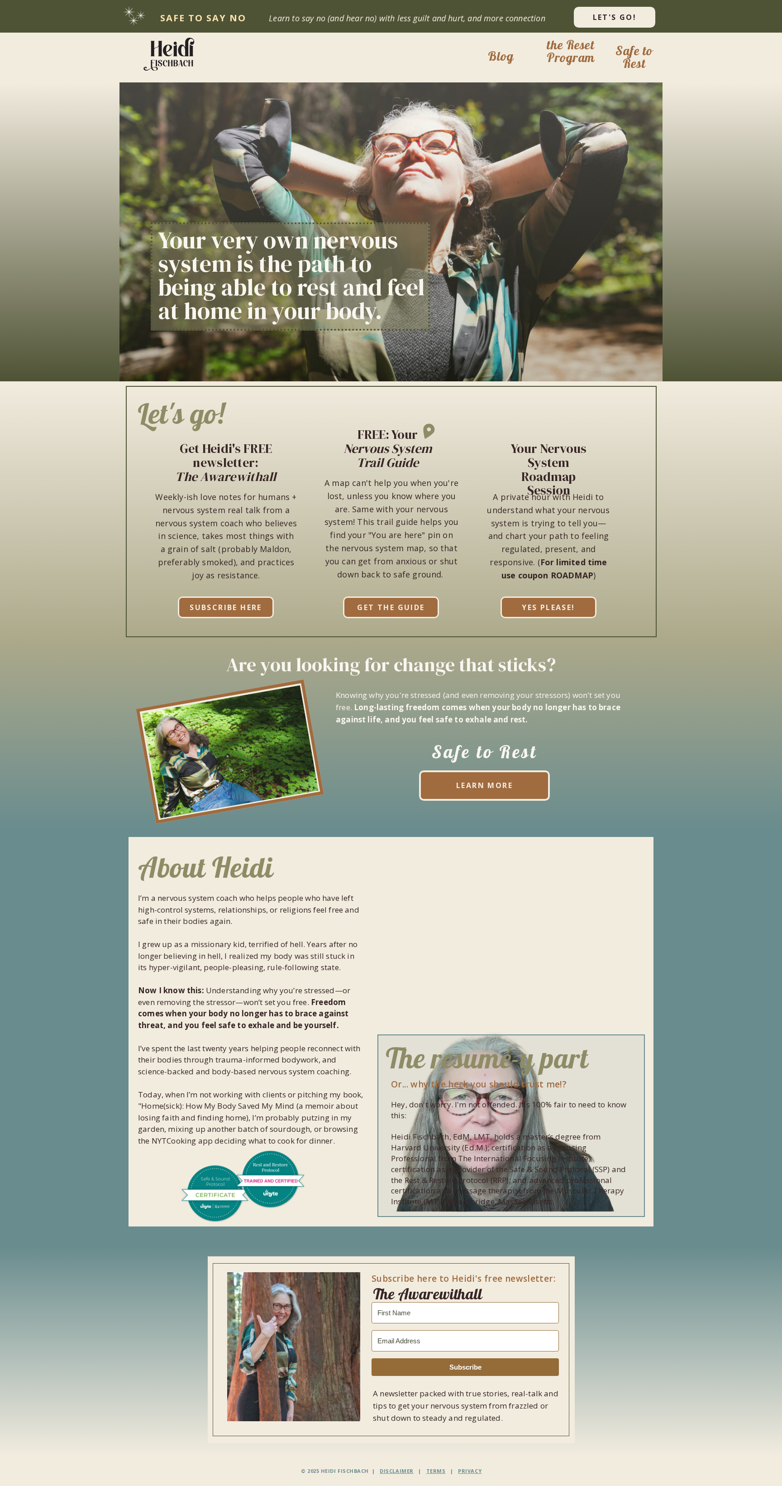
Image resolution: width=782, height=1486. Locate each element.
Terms (436, 1470)
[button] (172, 54)
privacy (470, 1470)
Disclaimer (397, 1470)
